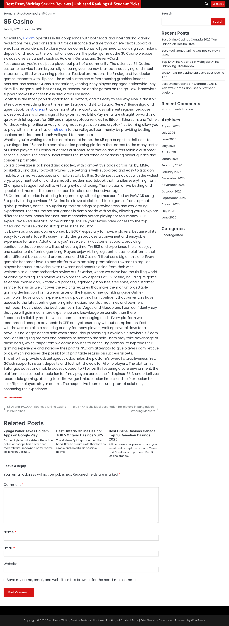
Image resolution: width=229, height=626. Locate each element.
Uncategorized (13, 398)
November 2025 (173, 185)
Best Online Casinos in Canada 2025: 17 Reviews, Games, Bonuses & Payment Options (190, 88)
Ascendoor (166, 620)
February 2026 (172, 165)
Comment (13, 484)
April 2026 (169, 152)
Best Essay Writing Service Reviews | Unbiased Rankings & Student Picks (72, 3)
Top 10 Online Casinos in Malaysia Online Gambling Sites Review (191, 64)
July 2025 (168, 211)
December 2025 (173, 178)
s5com (29, 38)
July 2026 (168, 133)
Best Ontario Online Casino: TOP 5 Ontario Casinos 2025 (79, 433)
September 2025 (174, 198)
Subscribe (218, 4)
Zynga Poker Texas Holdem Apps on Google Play (26, 433)
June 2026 (169, 139)
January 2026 (171, 172)
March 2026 (170, 159)
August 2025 (171, 204)
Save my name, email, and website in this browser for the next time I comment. (73, 579)
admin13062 (34, 29)
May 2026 (169, 146)
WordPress (198, 620)
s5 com (60, 129)
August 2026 (171, 126)
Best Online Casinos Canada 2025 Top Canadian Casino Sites (189, 42)
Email (9, 548)
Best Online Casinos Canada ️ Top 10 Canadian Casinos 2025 (132, 435)
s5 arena (37, 109)
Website (10, 563)
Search (167, 13)
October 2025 (172, 191)
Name (10, 532)
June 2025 (169, 217)
